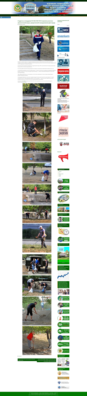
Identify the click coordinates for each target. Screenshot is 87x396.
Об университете (26, 15)
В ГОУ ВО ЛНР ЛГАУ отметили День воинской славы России (26, 360)
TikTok (60, 176)
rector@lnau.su (29, 0)
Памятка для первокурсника (38, 0)
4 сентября (24, 81)
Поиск (58, 24)
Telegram (60, 171)
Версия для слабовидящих (6, 17)
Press (24, 24)
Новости (20, 356)
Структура (33, 15)
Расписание (59, 15)
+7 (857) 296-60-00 (21, 0)
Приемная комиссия (41, 15)
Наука (48, 15)
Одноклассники (61, 173)
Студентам (53, 15)
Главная (20, 15)
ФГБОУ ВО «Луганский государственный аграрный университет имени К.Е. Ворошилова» (44, 394)
